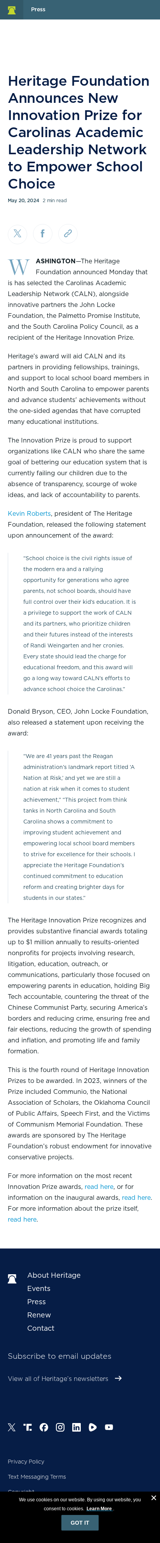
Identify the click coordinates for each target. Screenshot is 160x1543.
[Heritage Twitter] (12, 1428)
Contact (40, 1328)
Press (36, 1302)
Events (38, 1288)
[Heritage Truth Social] (27, 1428)
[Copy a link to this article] (68, 233)
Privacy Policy (26, 1461)
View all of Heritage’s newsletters (58, 1379)
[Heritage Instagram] (60, 1428)
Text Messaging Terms (37, 1477)
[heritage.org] (11, 9)
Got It (80, 1523)
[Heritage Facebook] (44, 1428)
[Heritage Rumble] (93, 1428)
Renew (39, 1315)
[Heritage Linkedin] (76, 1428)
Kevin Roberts (29, 513)
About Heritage (54, 1275)
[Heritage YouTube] (109, 1428)
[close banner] (153, 1499)
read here (99, 1186)
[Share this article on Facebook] (42, 233)
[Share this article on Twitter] (17, 234)
